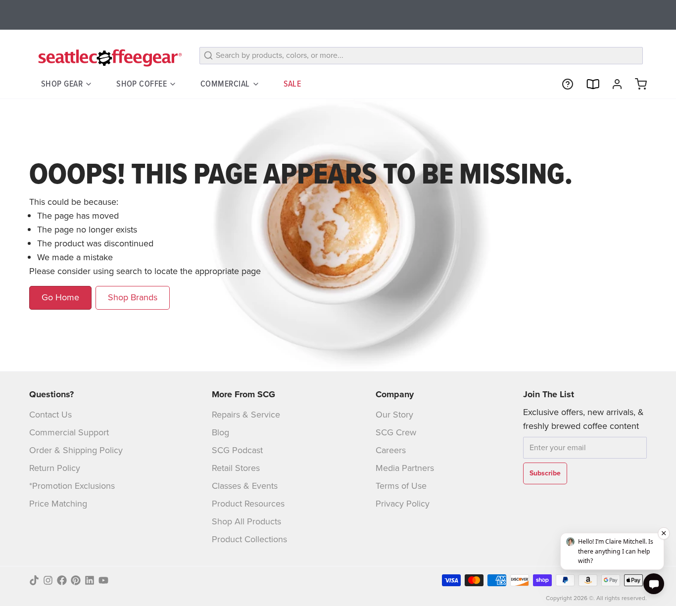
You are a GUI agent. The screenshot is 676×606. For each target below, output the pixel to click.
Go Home (60, 297)
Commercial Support (69, 432)
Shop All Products (246, 521)
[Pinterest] (76, 580)
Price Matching (58, 503)
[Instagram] (48, 580)
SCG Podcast (237, 450)
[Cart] (637, 84)
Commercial (225, 83)
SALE (292, 83)
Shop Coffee (141, 83)
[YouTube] (103, 580)
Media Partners (405, 468)
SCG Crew (396, 432)
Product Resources (248, 503)
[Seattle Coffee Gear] (108, 57)
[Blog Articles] (588, 84)
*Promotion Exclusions (72, 485)
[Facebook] (62, 580)
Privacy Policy (403, 503)
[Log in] (613, 84)
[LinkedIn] (90, 580)
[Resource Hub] (564, 84)
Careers (391, 450)
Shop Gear (62, 83)
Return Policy (54, 468)
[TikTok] (34, 580)
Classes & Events (245, 485)
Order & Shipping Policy (76, 450)
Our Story (394, 414)
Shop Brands (132, 297)
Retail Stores (236, 468)
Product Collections (249, 539)
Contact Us (50, 414)
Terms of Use (401, 485)
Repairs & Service (246, 414)
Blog (220, 432)
